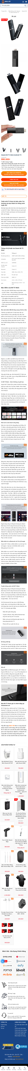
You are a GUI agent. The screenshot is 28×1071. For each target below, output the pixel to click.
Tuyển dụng (4, 1024)
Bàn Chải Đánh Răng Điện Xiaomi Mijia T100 (7, 865)
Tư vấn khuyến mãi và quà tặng (14, 189)
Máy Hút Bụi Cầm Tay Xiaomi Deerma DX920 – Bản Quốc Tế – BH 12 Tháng (21, 842)
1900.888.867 (16, 1056)
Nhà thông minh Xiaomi (14, 11)
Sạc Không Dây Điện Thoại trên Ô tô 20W (20, 889)
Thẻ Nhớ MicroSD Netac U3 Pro (7, 936)
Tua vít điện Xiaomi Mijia (7, 840)
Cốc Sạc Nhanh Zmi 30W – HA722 (21, 913)
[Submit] (25, 5)
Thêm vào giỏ (14, 179)
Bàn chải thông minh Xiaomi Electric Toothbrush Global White (7, 788)
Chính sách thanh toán (20, 1032)
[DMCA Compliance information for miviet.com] (8, 1047)
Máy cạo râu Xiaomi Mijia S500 (7, 889)
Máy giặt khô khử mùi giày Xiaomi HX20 (21, 762)
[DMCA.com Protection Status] (8, 1044)
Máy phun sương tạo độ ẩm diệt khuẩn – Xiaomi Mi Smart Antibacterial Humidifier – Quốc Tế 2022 (20, 789)
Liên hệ (2, 1026)
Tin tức (2, 1028)
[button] (23, 1)
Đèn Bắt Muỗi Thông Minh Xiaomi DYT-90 (7, 762)
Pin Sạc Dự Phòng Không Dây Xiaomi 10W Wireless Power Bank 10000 (20, 816)
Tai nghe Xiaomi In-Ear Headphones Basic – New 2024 (7, 914)
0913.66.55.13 (19, 1059)
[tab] (14, 196)
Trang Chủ (4, 11)
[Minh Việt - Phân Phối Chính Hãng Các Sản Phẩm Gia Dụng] (6, 1)
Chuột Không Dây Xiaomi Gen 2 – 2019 (20, 865)
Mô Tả (4, 196)
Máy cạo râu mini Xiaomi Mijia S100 (7, 814)
